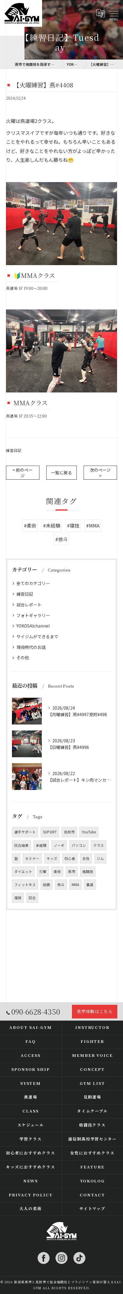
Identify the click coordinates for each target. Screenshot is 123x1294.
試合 (32, 897)
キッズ (52, 858)
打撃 (43, 871)
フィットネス (25, 884)
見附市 (69, 832)
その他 (22, 658)
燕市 (71, 871)
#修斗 (61, 539)
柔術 (57, 871)
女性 (86, 858)
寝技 (17, 897)
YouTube (89, 832)
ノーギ (59, 845)
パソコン (79, 845)
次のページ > (100, 472)
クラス (98, 845)
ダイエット (23, 871)
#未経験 (51, 525)
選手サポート (25, 832)
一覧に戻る (61, 472)
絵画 (46, 884)
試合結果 (21, 845)
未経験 (41, 845)
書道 (89, 884)
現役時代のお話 (31, 647)
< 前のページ (23, 472)
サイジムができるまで (37, 636)
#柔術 (30, 525)
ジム (100, 858)
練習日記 (13, 450)
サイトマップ (92, 1208)
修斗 (60, 884)
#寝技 (73, 525)
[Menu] (114, 13)
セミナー (32, 858)
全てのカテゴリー (33, 583)
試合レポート (28, 605)
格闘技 (87, 871)
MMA (75, 884)
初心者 (69, 858)
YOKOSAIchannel (33, 626)
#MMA (92, 525)
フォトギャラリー (33, 615)
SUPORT (50, 832)
